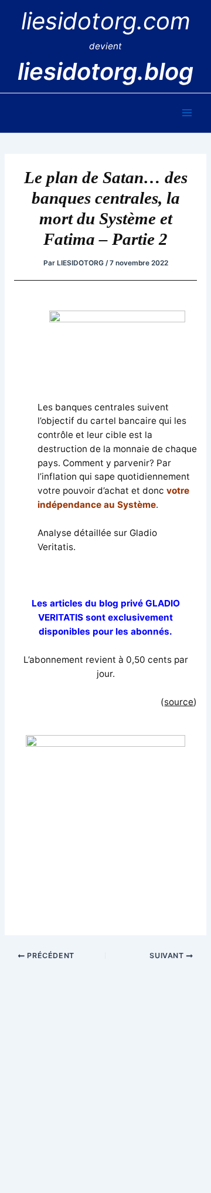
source (178, 701)
